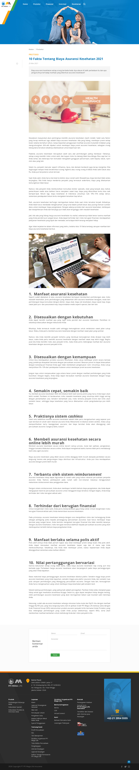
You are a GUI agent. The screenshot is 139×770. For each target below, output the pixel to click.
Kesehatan (76, 4)
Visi (32, 733)
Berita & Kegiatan (61, 705)
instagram (129, 767)
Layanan (34, 699)
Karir (56, 717)
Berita (56, 708)
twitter (125, 767)
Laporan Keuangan (38, 752)
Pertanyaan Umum (38, 713)
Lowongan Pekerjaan (61, 723)
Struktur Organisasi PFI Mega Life (39, 739)
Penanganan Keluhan (84, 702)
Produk (11, 699)
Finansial (49, 4)
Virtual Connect (59, 713)
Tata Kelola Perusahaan (39, 743)
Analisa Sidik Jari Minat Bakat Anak (39, 719)
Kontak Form (81, 705)
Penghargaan (36, 746)
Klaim (33, 702)
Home (25, 4)
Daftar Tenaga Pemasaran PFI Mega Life (40, 755)
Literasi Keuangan (37, 749)
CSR (55, 710)
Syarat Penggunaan (38, 723)
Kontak (80, 699)
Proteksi (36, 4)
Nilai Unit (34, 710)
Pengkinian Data (37, 716)
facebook (122, 767)
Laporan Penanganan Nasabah (38, 706)
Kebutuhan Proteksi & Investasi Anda (16, 711)
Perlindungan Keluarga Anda (16, 703)
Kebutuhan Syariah (15, 707)
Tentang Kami (36, 727)
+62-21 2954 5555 (117, 718)
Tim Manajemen (37, 736)
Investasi (62, 4)
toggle (129, 761)
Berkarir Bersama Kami (62, 720)
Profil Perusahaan (37, 730)
